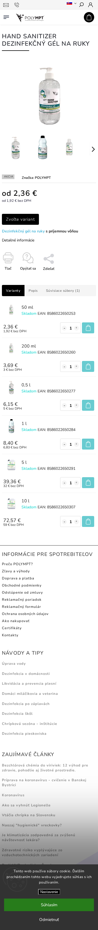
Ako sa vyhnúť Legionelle (26, 805)
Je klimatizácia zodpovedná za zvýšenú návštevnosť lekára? (38, 837)
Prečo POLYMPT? (17, 564)
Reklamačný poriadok (22, 599)
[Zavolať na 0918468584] (17, 5)
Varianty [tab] (13, 290)
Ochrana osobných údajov (25, 613)
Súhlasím (49, 905)
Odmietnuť (49, 919)
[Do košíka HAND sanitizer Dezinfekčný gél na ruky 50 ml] (88, 327)
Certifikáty (12, 628)
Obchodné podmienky (22, 585)
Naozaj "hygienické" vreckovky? (32, 825)
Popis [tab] (33, 290)
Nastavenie (49, 892)
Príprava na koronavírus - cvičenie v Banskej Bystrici (44, 783)
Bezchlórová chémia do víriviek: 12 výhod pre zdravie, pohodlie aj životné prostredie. (45, 768)
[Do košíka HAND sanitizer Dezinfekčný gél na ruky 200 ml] (88, 366)
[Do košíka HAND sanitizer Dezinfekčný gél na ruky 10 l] (88, 521)
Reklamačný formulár (21, 606)
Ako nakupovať (16, 621)
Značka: (36, 177)
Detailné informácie (18, 240)
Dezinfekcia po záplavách (26, 703)
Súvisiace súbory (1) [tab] (63, 290)
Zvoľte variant (20, 219)
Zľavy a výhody (16, 571)
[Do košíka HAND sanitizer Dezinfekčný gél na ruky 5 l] (88, 482)
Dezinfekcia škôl (17, 713)
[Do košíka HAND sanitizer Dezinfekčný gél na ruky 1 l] (88, 444)
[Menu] (6, 16)
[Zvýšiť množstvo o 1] (76, 328)
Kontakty (10, 635)
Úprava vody (14, 663)
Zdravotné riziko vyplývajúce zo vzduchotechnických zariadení (32, 853)
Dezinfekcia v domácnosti (26, 673)
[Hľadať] (81, 5)
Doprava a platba (18, 578)
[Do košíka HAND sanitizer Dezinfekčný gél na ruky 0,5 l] (88, 405)
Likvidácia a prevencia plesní (29, 683)
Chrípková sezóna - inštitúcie (29, 723)
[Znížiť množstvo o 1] (64, 328)
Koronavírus (13, 795)
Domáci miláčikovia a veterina (30, 693)
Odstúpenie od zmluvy (22, 592)
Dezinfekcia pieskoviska (24, 733)
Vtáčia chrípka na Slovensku (29, 815)
